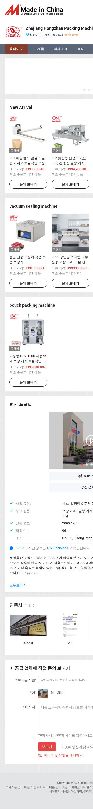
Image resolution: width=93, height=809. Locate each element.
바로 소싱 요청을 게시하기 (60, 755)
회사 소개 (61, 48)
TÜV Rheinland (57, 548)
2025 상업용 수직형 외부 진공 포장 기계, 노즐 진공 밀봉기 (70, 262)
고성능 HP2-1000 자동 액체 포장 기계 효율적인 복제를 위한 (27, 361)
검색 (80, 48)
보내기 (47, 746)
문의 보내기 (28, 184)
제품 (40, 48)
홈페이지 (16, 48)
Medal (28, 643)
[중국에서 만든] (35, 9)
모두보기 (16, 585)
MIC (70, 643)
